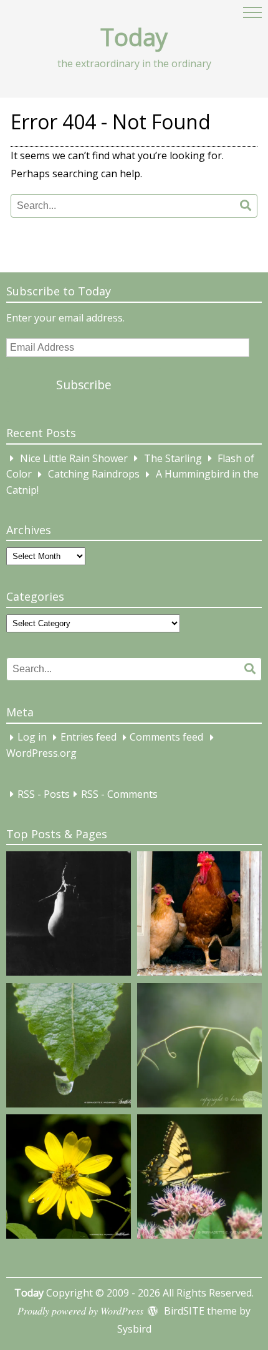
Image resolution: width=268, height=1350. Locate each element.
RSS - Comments (119, 794)
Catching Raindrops (94, 474)
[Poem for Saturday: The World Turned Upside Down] (68, 1047)
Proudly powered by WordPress (80, 1310)
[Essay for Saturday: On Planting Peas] (199, 1047)
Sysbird (134, 1329)
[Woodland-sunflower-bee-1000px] (68, 1179)
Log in (32, 737)
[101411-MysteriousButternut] (68, 916)
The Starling (173, 458)
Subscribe (84, 384)
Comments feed (166, 737)
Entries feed (88, 737)
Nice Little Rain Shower (74, 458)
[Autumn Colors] (199, 1179)
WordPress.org (41, 753)
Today (134, 37)
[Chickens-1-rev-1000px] (199, 916)
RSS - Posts (43, 794)
